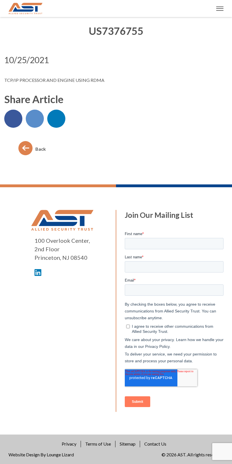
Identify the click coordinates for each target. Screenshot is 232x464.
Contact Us (155, 443)
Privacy (69, 443)
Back (40, 149)
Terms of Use (98, 443)
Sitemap (128, 443)
